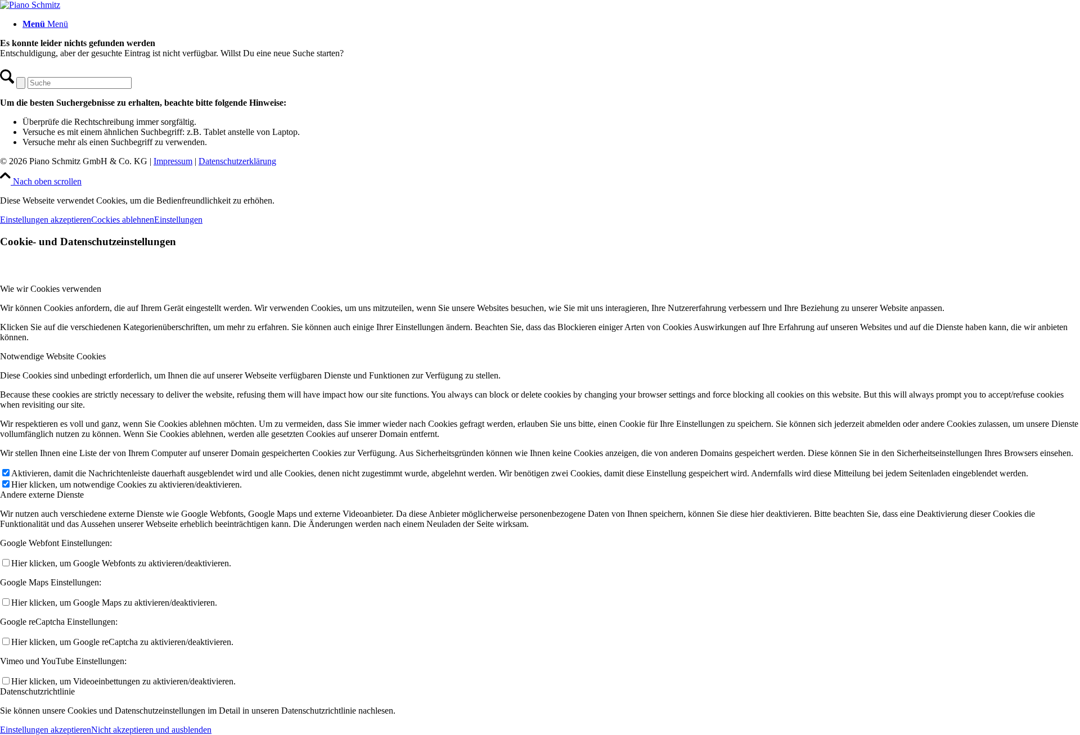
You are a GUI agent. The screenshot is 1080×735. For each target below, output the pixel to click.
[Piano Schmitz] (30, 5)
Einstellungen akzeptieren (45, 219)
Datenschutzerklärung (237, 161)
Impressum (173, 161)
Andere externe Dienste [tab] (42, 494)
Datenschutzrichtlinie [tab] (37, 691)
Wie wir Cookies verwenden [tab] (50, 289)
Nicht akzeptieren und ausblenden (151, 729)
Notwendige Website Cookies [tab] (53, 356)
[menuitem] (551, 24)
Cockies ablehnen (122, 219)
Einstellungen (178, 219)
